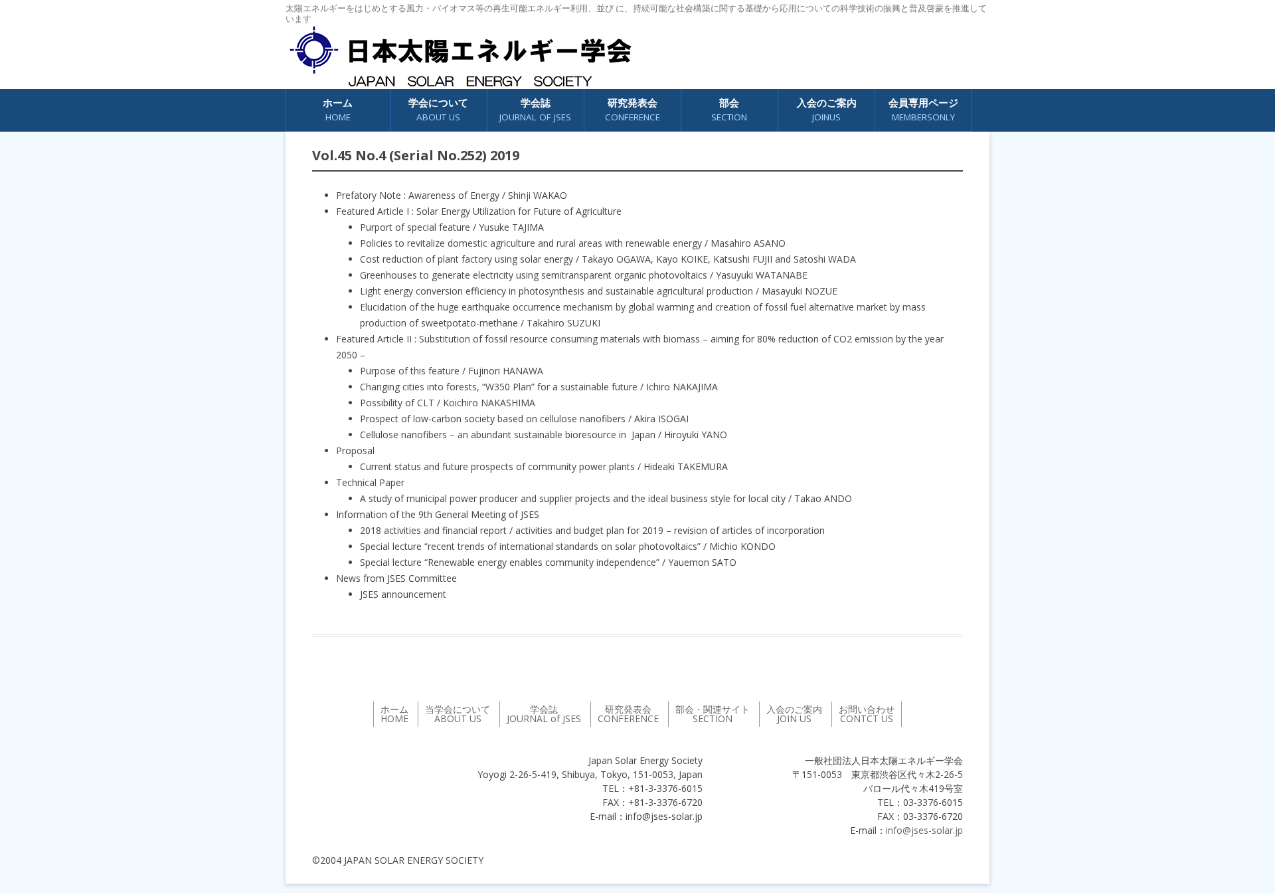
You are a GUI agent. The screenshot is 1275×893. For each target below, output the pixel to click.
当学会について (457, 714)
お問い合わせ (866, 714)
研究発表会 (632, 109)
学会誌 (544, 714)
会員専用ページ (923, 109)
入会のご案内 (827, 109)
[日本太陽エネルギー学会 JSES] (460, 56)
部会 (729, 109)
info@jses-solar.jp (924, 830)
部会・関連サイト (712, 714)
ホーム (338, 109)
